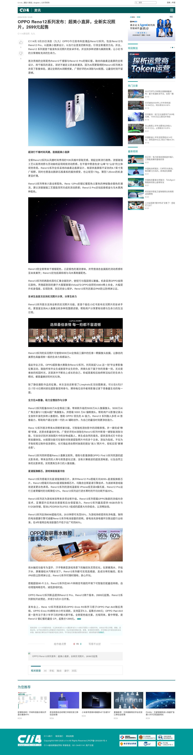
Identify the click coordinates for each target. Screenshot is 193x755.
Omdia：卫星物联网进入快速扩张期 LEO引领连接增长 (160, 713)
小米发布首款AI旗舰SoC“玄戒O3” (96, 712)
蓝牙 (80, 610)
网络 (75, 583)
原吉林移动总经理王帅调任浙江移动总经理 (64, 713)
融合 (97, 60)
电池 (33, 518)
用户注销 (89, 745)
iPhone (84, 486)
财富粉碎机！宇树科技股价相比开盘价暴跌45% (32, 713)
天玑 (49, 479)
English (37, 2)
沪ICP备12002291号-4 (97, 740)
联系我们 (59, 736)
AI (91, 64)
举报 (173, 2)
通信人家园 (28, 2)
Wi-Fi (41, 583)
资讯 (37, 10)
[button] (170, 47)
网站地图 (70, 736)
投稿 (168, 2)
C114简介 (48, 736)
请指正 (101, 632)
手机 (76, 49)
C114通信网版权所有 (53, 745)
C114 (20, 2)
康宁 (55, 284)
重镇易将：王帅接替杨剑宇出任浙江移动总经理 (128, 713)
